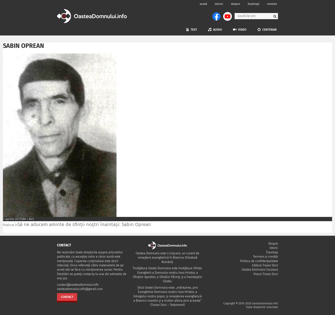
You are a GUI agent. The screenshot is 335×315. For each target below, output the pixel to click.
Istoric (219, 4)
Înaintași (253, 4)
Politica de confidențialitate (259, 261)
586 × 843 (27, 219)
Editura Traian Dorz (265, 265)
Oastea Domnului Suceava (260, 269)
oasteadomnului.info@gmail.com (80, 289)
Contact (272, 4)
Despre (235, 4)
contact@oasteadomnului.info (78, 285)
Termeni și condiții (265, 256)
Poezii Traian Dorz (266, 274)
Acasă (203, 4)
